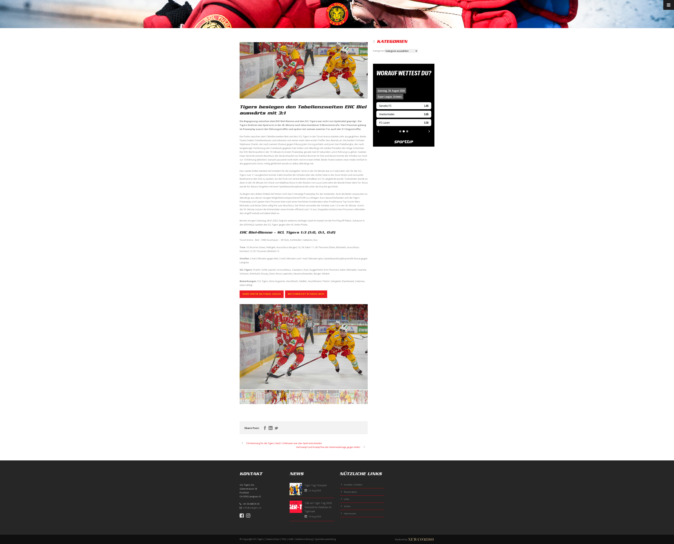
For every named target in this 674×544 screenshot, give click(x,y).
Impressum (350, 513)
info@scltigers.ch (252, 507)
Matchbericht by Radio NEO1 (306, 294)
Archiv (347, 506)
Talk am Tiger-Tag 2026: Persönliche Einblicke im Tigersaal (318, 507)
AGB (290, 539)
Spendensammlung (325, 539)
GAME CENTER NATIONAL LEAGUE (261, 294)
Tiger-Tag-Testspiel (316, 485)
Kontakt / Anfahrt (353, 484)
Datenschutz (273, 539)
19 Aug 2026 (315, 516)
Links (346, 499)
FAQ (284, 539)
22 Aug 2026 (315, 490)
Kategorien (379, 50)
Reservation (350, 491)
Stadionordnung (304, 539)
